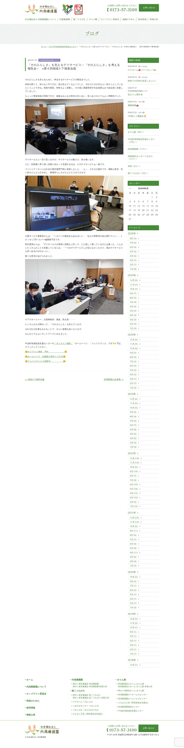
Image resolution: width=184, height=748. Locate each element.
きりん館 (93, 19)
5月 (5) (133, 310)
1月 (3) (133, 328)
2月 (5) (133, 324)
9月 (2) (133, 352)
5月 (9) (133, 548)
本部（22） (133, 166)
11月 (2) (134, 623)
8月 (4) (133, 416)
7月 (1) (133, 585)
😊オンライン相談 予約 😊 (46, 351)
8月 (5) (133, 297)
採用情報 (142, 19)
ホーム (43, 46)
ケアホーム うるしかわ (83, 701)
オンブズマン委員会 (109, 19)
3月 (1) (133, 379)
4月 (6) (133, 256)
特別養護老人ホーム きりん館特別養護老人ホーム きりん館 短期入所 (135, 685)
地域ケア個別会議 (34, 379)
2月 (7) (133, 383)
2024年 (132, 334)
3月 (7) (133, 260)
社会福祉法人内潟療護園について (40, 19)
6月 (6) (133, 247)
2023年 (132, 394)
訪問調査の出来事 (113, 379)
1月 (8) (133, 269)
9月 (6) (133, 412)
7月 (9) (133, 242)
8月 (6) (133, 535)
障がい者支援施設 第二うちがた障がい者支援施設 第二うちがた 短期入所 (91, 696)
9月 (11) (134, 530)
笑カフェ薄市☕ (135, 94)
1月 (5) (133, 387)
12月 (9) (134, 280)
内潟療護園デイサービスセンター (132, 694)
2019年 (132, 613)
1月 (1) (133, 653)
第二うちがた (79, 19)
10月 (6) (134, 348)
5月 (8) (133, 429)
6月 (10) (134, 484)
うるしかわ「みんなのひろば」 (86, 709)
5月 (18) (134, 489)
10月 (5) (134, 407)
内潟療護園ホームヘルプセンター (132, 698)
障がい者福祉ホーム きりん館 (131, 690)
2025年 (132, 275)
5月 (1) (133, 640)
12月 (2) (134, 618)
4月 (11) (134, 552)
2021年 (132, 512)
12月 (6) (134, 339)
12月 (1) (134, 665)
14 (147, 206)
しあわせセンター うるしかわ (86, 705)
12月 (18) (134, 458)
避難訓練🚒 (133, 105)
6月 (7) (133, 425)
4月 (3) (133, 315)
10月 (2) (134, 576)
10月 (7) (134, 289)
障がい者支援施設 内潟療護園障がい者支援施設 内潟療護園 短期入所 (90, 685)
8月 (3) (133, 357)
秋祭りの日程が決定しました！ (142, 80)
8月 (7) (133, 475)
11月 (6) (134, 403)
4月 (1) (133, 594)
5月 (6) (133, 251)
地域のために (128, 19)
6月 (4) (133, 306)
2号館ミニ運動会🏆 (137, 116)
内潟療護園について (36, 686)
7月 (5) (133, 420)
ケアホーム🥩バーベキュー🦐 (142, 70)
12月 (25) (134, 517)
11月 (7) (134, 284)
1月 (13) (134, 506)
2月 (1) (133, 264)
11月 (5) (134, 344)
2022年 (132, 453)
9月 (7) (133, 293)
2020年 (132, 572)
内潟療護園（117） (137, 149)
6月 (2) (133, 365)
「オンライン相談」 (63, 343)
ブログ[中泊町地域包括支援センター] (62, 46)
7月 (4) (133, 302)
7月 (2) (133, 361)
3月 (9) (133, 438)
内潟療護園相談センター (129, 706)
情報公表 (154, 19)
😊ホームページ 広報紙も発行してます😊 (45, 356)
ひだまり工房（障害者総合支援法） (88, 714)
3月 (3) (133, 319)
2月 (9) (133, 442)
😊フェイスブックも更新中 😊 (45, 361)
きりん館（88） (135, 132)
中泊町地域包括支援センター (49, 60)
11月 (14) (134, 462)
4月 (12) (134, 493)
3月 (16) (134, 497)
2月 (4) (133, 561)
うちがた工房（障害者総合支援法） (133, 702)
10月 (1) (134, 627)
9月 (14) (134, 471)
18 (134, 210)
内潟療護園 (65, 19)
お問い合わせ (149, 7)
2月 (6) (133, 502)
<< (130, 188)
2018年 (132, 660)
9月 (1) (133, 632)
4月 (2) (133, 374)
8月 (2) (133, 238)
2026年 (132, 233)
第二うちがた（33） (137, 173)
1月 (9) (133, 447)
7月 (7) (133, 539)
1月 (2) (133, 565)
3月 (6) (133, 557)
